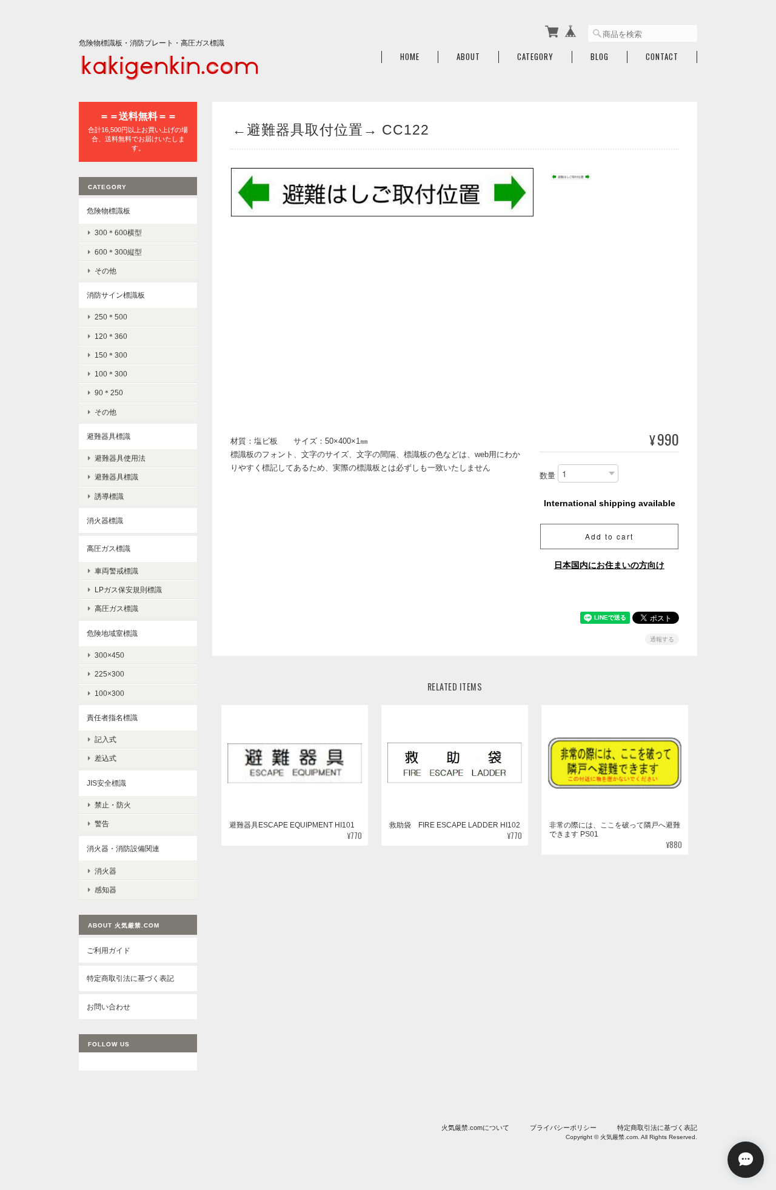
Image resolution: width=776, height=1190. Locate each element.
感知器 (105, 890)
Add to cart (609, 536)
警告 (102, 823)
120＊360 (111, 336)
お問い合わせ (108, 1007)
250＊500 (111, 317)
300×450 (109, 655)
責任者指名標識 (112, 717)
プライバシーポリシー (563, 1127)
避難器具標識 (108, 436)
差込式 (105, 758)
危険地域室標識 (112, 633)
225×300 (109, 674)
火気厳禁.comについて (475, 1127)
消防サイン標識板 (116, 295)
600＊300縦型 (118, 252)
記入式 (105, 739)
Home (410, 56)
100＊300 (111, 374)
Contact (662, 56)
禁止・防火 (113, 805)
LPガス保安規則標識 (128, 589)
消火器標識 (105, 520)
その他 (105, 271)
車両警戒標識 (116, 571)
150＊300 (111, 355)
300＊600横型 (118, 232)
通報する (662, 639)
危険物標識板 (108, 211)
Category (535, 56)
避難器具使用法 (120, 458)
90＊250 (109, 392)
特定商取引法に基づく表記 (130, 978)
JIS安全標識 (106, 783)
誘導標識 (109, 496)
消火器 (105, 871)
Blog (599, 56)
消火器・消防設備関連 (123, 848)
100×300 (109, 693)
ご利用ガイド (108, 950)
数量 (547, 476)
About (468, 56)
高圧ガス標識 (108, 548)
